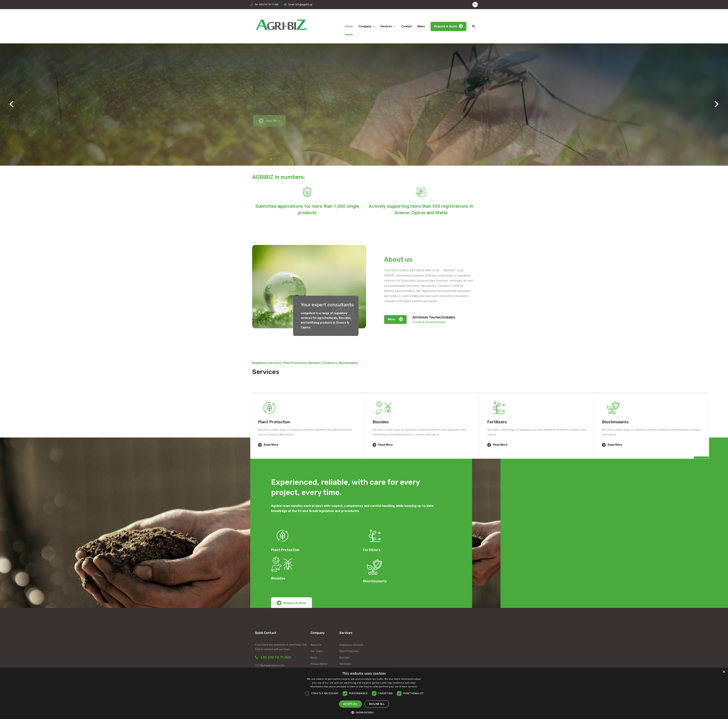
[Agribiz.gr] (281, 26)
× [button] (723, 671)
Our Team (316, 651)
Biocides (344, 657)
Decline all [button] (376, 704)
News (421, 26)
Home (349, 26)
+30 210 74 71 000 (274, 657)
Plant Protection (349, 651)
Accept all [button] (350, 704)
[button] (12, 104)
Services (386, 26)
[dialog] (364, 693)
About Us (316, 644)
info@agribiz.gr (303, 4)
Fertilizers (345, 663)
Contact (406, 26)
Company (365, 26)
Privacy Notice (319, 663)
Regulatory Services (351, 644)
